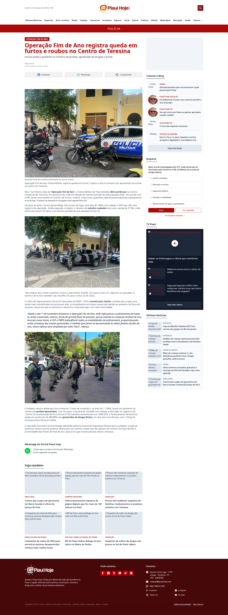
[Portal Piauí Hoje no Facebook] (102, 573)
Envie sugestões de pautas (45, 452)
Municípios (165, 20)
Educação (177, 20)
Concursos (95, 20)
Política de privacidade (182, 604)
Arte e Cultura (62, 20)
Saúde (188, 20)
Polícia (135, 20)
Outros (196, 20)
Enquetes (48, 20)
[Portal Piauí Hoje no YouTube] (119, 573)
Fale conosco (198, 604)
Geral (126, 20)
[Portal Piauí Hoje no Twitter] (114, 573)
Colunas (83, 20)
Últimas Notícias (33, 20)
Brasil (74, 20)
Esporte (117, 20)
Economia (107, 20)
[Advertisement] (174, 53)
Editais (154, 20)
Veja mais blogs (175, 148)
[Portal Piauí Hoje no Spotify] (131, 573)
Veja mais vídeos (174, 304)
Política (144, 20)
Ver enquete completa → (175, 215)
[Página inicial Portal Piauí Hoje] (114, 8)
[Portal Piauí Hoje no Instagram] (108, 573)
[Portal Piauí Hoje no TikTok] (125, 573)
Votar (161, 210)
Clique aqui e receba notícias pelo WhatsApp (53, 449)
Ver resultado (188, 210)
